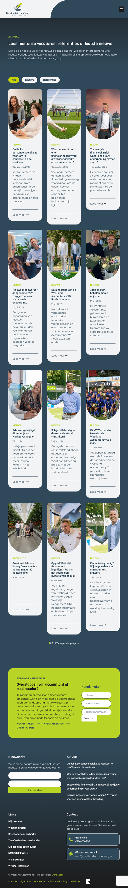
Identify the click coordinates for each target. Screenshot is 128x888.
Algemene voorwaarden (33, 881)
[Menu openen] (121, 9)
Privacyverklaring (57, 881)
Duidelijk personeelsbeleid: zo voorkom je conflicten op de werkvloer (90, 765)
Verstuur (89, 718)
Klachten (13, 881)
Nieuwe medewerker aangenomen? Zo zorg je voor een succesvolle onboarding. (92, 797)
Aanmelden (35, 790)
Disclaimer (74, 881)
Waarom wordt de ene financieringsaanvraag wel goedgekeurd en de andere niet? (91, 776)
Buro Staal (57, 875)
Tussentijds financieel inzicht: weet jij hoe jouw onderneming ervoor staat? (93, 786)
